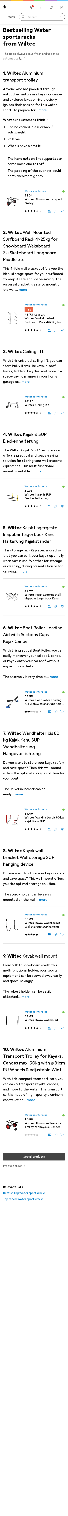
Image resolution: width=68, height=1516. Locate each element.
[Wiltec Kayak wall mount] (34, 1020)
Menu (11, 17)
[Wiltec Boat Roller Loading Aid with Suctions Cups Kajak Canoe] (34, 702)
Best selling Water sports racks (24, 1193)
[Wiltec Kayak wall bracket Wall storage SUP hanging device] (34, 925)
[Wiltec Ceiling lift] (34, 405)
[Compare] (50, 211)
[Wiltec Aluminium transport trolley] (34, 201)
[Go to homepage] (4, 7)
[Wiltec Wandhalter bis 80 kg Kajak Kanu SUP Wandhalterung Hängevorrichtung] (34, 819)
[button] (24, 58)
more (43, 110)
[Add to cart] (62, 211)
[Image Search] (60, 17)
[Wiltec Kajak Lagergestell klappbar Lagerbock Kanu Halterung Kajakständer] (34, 597)
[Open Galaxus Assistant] (51, 7)
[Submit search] (23, 16)
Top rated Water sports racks (23, 1199)
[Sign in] (41, 7)
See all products (34, 1157)
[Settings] (32, 7)
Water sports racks (36, 191)
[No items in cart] (61, 7)
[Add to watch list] (56, 211)
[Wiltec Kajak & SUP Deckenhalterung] (34, 496)
